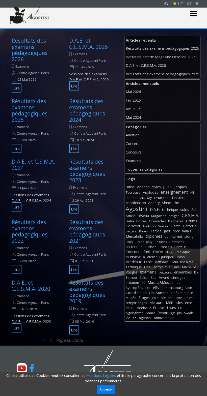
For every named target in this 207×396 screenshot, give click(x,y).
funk (147, 251)
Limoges (178, 277)
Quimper (166, 257)
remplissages (136, 302)
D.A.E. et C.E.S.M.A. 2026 (88, 43)
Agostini (136, 209)
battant (131, 231)
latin (189, 287)
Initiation (132, 282)
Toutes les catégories (144, 169)
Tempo (131, 277)
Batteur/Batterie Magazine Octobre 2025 (160, 56)
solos (184, 209)
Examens (22, 66)
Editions (161, 241)
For (148, 287)
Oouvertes (157, 221)
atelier (152, 257)
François (165, 247)
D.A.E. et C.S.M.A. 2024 (33, 164)
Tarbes (156, 231)
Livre (178, 297)
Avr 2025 (133, 108)
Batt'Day (145, 197)
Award (164, 277)
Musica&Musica (160, 282)
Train (174, 262)
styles (156, 187)
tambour (144, 308)
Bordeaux (134, 261)
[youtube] (22, 368)
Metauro (156, 302)
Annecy (154, 202)
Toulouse (133, 192)
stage (169, 251)
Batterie (189, 226)
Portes (141, 221)
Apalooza (150, 192)
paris (167, 186)
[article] (34, 64)
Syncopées (134, 287)
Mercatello (134, 236)
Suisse (163, 226)
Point (140, 241)
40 (143, 282)
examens (148, 272)
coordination (136, 202)
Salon (143, 277)
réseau (143, 215)
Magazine (159, 216)
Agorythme (135, 313)
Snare (150, 313)
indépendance (182, 292)
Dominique (161, 267)
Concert (132, 143)
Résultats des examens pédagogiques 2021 (87, 231)
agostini (145, 318)
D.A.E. (155, 209)
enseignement (174, 192)
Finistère (179, 197)
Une (147, 267)
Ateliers (166, 297)
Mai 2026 (133, 91)
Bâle (176, 267)
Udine (130, 187)
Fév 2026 (133, 100)
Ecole (148, 261)
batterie (132, 246)
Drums (191, 221)
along (188, 236)
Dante (176, 226)
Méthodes (174, 302)
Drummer (162, 197)
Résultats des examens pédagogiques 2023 (87, 171)
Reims (189, 297)
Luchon (151, 247)
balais (186, 231)
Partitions (176, 241)
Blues (143, 231)
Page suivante (69, 340)
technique (170, 209)
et (166, 236)
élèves (158, 287)
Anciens (143, 187)
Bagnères (176, 221)
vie (128, 318)
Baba (130, 221)
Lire (16, 87)
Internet (176, 236)
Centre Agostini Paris (33, 73)
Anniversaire (164, 317)
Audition (133, 134)
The (176, 202)
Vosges (132, 272)
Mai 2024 (133, 117)
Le (180, 308)
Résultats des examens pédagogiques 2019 (87, 292)
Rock (129, 241)
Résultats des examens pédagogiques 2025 (29, 110)
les (178, 282)
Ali (192, 192)
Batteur (180, 247)
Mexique (183, 252)
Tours (171, 307)
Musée (131, 297)
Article (130, 216)
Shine (166, 202)
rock (176, 231)
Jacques (181, 187)
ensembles (183, 272)
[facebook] (32, 368)
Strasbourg (174, 287)
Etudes (131, 197)
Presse (158, 307)
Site (154, 277)
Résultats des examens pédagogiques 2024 (87, 110)
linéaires (187, 262)
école (130, 307)
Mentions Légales (101, 375)
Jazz (155, 297)
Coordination (136, 292)
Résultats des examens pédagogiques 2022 (29, 231)
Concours (134, 152)
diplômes (153, 236)
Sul (193, 209)
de (135, 318)
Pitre (188, 302)
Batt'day (161, 262)
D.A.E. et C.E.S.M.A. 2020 (31, 285)
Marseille (189, 267)
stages (174, 216)
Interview (133, 256)
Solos (180, 257)
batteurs (165, 272)
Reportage (166, 312)
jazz (167, 231)
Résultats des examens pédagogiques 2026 (29, 50)
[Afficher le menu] (193, 14)
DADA (158, 251)
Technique (134, 267)
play (149, 241)
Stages (144, 297)
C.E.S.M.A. (190, 215)
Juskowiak (185, 313)
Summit (162, 292)
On (151, 292)
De (196, 272)
